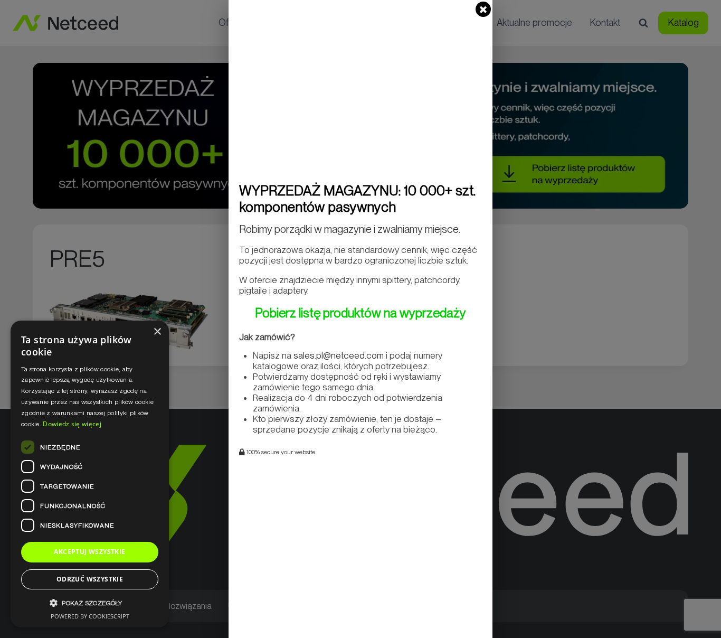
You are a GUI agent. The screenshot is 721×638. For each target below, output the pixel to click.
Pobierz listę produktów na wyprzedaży (360, 313)
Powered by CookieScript (90, 616)
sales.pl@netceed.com (338, 355)
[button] (89, 602)
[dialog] (90, 474)
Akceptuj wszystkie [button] (89, 551)
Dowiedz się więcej (72, 423)
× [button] (157, 332)
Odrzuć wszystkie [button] (89, 579)
